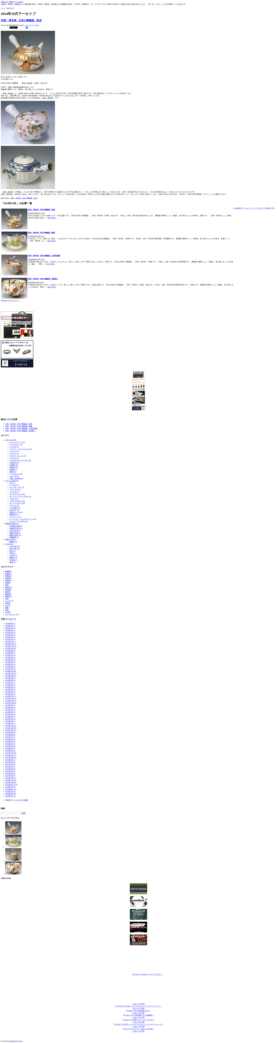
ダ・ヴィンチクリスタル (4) (20, 496)
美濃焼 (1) (13, 469)
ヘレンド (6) (14, 451)
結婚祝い (8, 571)
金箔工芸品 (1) (15, 530)
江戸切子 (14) (15, 510)
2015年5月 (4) (10, 660)
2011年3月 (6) (10, 773)
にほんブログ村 (138, 1004)
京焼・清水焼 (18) (16, 478)
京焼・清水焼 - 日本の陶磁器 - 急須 (21, 20)
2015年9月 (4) (10, 651)
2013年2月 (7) (10, 721)
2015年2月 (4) (10, 667)
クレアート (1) (15, 517)
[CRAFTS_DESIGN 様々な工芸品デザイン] (138, 894)
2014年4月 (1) (10, 689)
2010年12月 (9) (10, 780)
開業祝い (8, 596)
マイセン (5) (14, 453)
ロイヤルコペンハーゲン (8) (20, 460)
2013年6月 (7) (10, 712)
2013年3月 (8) (10, 719)
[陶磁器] (138, 919)
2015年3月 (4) (10, 664)
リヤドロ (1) (14, 458)
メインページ (248, 208)
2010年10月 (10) (11, 785)
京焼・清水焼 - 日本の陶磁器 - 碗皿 (41, 233)
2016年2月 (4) (10, 639)
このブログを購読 (21, 800)
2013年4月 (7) (10, 717)
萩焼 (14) (13, 472)
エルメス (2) (14, 476)
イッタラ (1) (14, 485)
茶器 (7, 610)
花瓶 (7, 598)
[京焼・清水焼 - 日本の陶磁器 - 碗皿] (13, 847)
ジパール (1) (14, 492)
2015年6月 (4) (10, 657)
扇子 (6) (12, 551)
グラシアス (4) (15, 489)
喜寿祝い (8, 589)
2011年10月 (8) (10, 757)
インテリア (9, 601)
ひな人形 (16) (15, 546)
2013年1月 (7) (10, 723)
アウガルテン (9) (16, 474)
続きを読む (52, 218)
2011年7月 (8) (10, 764)
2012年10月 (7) (10, 730)
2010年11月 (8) (10, 782)
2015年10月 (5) (10, 648)
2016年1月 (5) (10, 642)
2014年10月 (10, 8)
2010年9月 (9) (10, 787)
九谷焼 (7, 612)
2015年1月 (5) (10, 669)
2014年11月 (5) (10, 673)
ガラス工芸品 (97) (12, 481)
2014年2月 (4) (10, 694)
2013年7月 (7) (10, 710)
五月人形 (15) (15, 549)
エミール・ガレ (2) (17, 487)
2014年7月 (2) (10, 682)
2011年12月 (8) (10, 753)
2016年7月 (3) (10, 628)
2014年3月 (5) (10, 692)
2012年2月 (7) (10, 748)
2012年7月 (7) (10, 737)
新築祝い (8, 573)
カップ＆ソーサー (12, 614)
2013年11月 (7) (10, 701)
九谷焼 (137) (14, 463)
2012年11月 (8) (10, 728)
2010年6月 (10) (10, 794)
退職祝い (8, 576)
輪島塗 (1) (13, 542)
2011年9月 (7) (10, 760)
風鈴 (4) (12, 562)
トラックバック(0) (32, 25)
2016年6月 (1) (10, 630)
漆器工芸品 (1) (10, 539)
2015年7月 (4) (10, 655)
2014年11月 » (270, 208)
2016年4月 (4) (10, 635)
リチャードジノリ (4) (18, 456)
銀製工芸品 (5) (15, 533)
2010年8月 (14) (10, 789)
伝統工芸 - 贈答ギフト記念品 (12, 2)
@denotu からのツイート (10, 300)
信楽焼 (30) (14, 465)
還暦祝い (8, 580)
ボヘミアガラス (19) (17, 503)
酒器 (7, 608)
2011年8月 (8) (10, 762)
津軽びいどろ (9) (16, 512)
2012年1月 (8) (10, 751)
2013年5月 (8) (10, 714)
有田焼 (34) (14, 467)
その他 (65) (9, 544)
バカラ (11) (14, 499)
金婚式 (7, 583)
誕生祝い (8, 587)
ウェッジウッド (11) (17, 442)
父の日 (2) (13, 555)
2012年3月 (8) (10, 746)
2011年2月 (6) (10, 776)
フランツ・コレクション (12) (21, 449)
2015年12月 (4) (10, 644)
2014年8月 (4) (10, 680)
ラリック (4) (14, 505)
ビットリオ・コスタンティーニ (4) (23, 519)
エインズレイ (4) (16, 444)
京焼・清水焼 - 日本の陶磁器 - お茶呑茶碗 (44, 256)
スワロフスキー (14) (17, 494)
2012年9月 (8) (10, 732)
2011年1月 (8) (10, 778)
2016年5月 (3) (10, 633)
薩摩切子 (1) (14, 514)
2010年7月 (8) (10, 791)
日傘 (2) (12, 553)
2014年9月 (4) (10, 678)
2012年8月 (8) (10, 735)
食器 (7, 585)
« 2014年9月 (237, 208)
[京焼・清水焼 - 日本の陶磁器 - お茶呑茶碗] (13, 860)
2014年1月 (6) (10, 696)
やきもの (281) (10, 440)
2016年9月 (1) (10, 623)
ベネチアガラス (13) (17, 501)
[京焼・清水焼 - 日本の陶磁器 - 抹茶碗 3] (13, 874)
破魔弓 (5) (13, 558)
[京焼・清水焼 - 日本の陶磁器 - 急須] (27, 28)
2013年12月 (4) (10, 698)
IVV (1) (12, 483)
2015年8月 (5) (10, 653)
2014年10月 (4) (10, 676)
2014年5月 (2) (10, 687)
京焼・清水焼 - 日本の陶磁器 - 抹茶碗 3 (43, 279)
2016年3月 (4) (10, 637)
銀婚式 (7, 592)
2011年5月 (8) (10, 769)
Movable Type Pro (16, 1041)
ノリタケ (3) (14, 447)
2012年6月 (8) (10, 739)
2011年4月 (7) (10, 771)
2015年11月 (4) (10, 646)
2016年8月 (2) (10, 626)
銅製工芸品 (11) (15, 535)
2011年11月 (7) (10, 755)
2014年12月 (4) (10, 671)
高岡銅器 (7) (14, 537)
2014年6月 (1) (10, 685)
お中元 (7, 605)
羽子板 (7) (13, 560)
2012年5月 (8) (10, 742)
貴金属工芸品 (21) (12, 524)
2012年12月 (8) (10, 726)
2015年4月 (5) (10, 662)
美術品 (7, 603)
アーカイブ (259, 208)
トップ (3, 8)
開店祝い (8, 594)
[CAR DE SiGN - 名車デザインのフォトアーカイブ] (138, 932)
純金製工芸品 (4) (16, 528)
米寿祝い (8, 578)
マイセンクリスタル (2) (18, 521)
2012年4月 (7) (10, 744)
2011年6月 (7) (10, 766)
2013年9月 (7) (10, 705)
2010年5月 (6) (10, 796)
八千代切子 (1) (15, 508)
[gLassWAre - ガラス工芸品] (138, 906)
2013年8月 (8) (10, 707)
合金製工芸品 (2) (16, 526)
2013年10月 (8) (10, 703)
